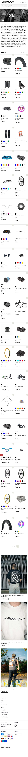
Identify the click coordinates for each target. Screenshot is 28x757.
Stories (2, 702)
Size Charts (3, 709)
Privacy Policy (4, 714)
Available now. (4, 598)
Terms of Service (4, 712)
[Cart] (23, 2)
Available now (4, 645)
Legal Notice (3, 710)
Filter (4, 52)
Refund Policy (4, 716)
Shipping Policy (4, 717)
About (2, 700)
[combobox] (14, 5)
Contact (2, 707)
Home (2, 17)
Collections (7, 17)
